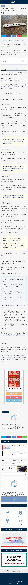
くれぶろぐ (14, 2)
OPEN (22, 61)
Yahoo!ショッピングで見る (14, 400)
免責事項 (18, 581)
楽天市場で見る (14, 397)
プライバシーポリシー (11, 581)
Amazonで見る (14, 393)
